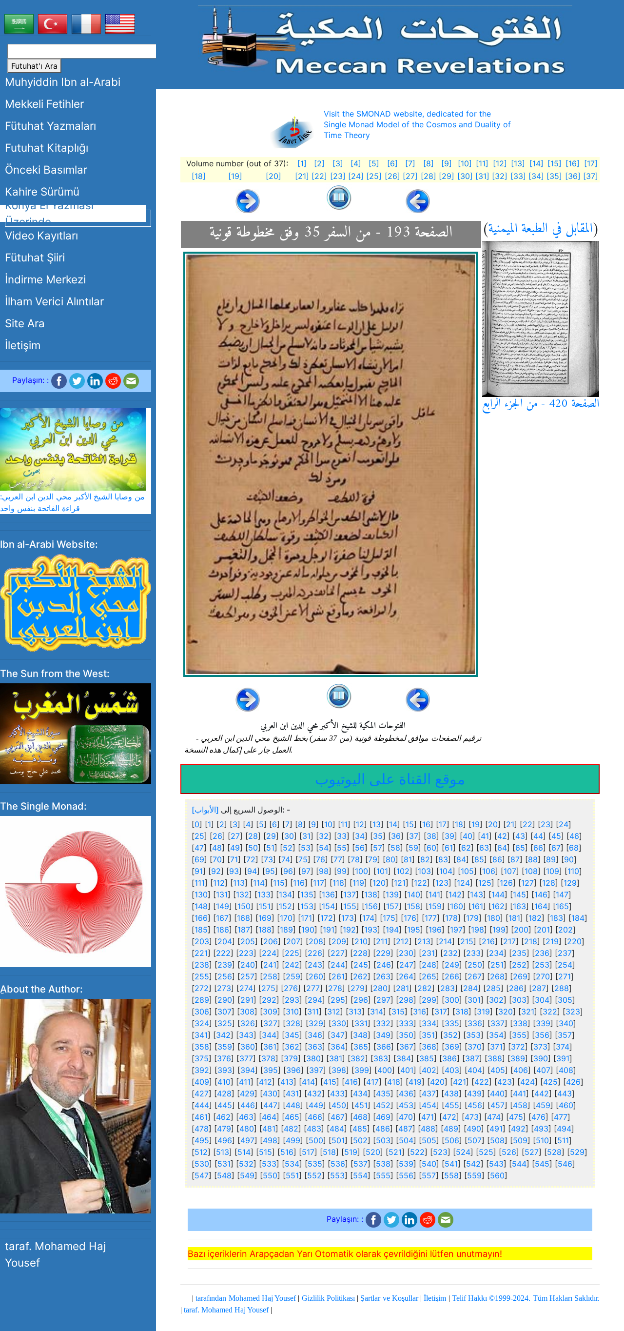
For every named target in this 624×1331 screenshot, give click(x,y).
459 (543, 1105)
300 (452, 1000)
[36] (573, 176)
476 (538, 1117)
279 (358, 988)
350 (406, 1035)
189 (286, 929)
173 (347, 918)
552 (314, 1175)
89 (551, 859)
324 (202, 1023)
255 (202, 976)
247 (406, 965)
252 (519, 965)
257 (247, 976)
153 (306, 906)
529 (577, 1152)
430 (270, 1093)
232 (450, 953)
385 (426, 1058)
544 (519, 1164)
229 (383, 953)
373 (540, 1047)
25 (199, 836)
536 (338, 1164)
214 (445, 941)
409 (202, 1082)
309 (270, 1011)
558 (451, 1175)
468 (360, 1117)
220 (574, 941)
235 (519, 953)
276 (291, 988)
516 (286, 1152)
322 (550, 1011)
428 (224, 1093)
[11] (482, 163)
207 (293, 941)
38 (431, 836)
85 (479, 859)
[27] (410, 176)
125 (484, 883)
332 (383, 1023)
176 (410, 918)
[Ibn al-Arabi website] (75, 613)
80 (390, 859)
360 (247, 1047)
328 (293, 1023)
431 (292, 1093)
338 (520, 1023)
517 (308, 1152)
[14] (536, 163)
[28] (428, 176)
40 (467, 836)
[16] (573, 163)
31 (306, 836)
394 (247, 1070)
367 (406, 1047)
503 (383, 1140)
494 (564, 1128)
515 (265, 1152)
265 (429, 976)
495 (202, 1140)
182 (535, 918)
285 (493, 988)
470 (406, 1117)
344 (269, 1035)
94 (252, 871)
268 (497, 976)
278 (335, 988)
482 (291, 1128)
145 (519, 894)
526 (509, 1152)
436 (406, 1093)
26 (217, 836)
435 (383, 1093)
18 (459, 824)
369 (452, 1047)
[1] (302, 163)
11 (344, 824)
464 (269, 1117)
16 (426, 824)
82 (425, 859)
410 (224, 1082)
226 (315, 953)
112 (219, 883)
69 (199, 859)
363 (315, 1047)
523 (440, 1152)
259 (293, 976)
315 (398, 1011)
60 (431, 848)
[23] (338, 176)
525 (486, 1152)
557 (429, 1175)
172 (326, 918)
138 (370, 894)
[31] (482, 176)
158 (413, 906)
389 (517, 1058)
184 (578, 918)
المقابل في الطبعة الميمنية (540, 229)
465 (292, 1117)
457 (497, 1105)
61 (449, 848)
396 (293, 1070)
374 (562, 1047)
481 (268, 1128)
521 (395, 1152)
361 (269, 1047)
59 (413, 848)
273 (224, 988)
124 (463, 883)
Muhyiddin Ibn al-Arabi (62, 81)
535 (315, 1164)
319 (483, 1011)
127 (527, 883)
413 (286, 1082)
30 (289, 836)
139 (392, 894)
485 (359, 1128)
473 (472, 1117)
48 (217, 848)
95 (270, 871)
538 (383, 1164)
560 (497, 1175)
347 (338, 1035)
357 (565, 1035)
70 (217, 859)
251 (497, 965)
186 (222, 929)
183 (556, 918)
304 (542, 1000)
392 (202, 1070)
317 (440, 1011)
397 (316, 1070)
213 (423, 941)
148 (201, 906)
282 (424, 988)
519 (350, 1152)
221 (201, 953)
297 (383, 1000)
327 (270, 1023)
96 (288, 871)
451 (361, 1105)
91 (199, 871)
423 (504, 1082)
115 (279, 883)
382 (358, 1058)
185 (201, 929)
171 (306, 918)
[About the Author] (75, 1117)
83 (443, 859)
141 (434, 894)
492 (518, 1128)
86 (497, 859)
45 (556, 836)
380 (313, 1058)
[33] (518, 176)
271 (564, 976)
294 (315, 1000)
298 (406, 1000)
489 (451, 1128)
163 (519, 906)
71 (234, 859)
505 (429, 1140)
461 (201, 1117)
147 (562, 894)
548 (224, 1175)
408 (566, 1070)
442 (541, 1093)
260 (316, 976)
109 (552, 871)
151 (265, 906)
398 (339, 1070)
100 (361, 871)
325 (224, 1023)
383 (380, 1058)
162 (498, 906)
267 (475, 976)
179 (472, 918)
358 (202, 1047)
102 (403, 871)
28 (253, 836)
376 (224, 1058)
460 (566, 1105)
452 (383, 1105)
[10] (465, 163)
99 (342, 871)
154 (328, 906)
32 (324, 836)
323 (573, 1011)
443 (564, 1093)
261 (338, 976)
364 (338, 1047)
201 (543, 929)
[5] (374, 163)
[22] (319, 176)
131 (222, 894)
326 (247, 1023)
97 (306, 871)
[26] (392, 176)
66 (538, 848)
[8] (428, 163)
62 (466, 848)
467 (338, 1117)
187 (243, 929)
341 (201, 1035)
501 (338, 1140)
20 (493, 824)
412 (265, 1082)
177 (431, 918)
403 (452, 1070)
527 (532, 1152)
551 (292, 1175)
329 (316, 1023)
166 (201, 918)
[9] (446, 163)
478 (202, 1128)
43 (520, 836)
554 (360, 1175)
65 (520, 848)
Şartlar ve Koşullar (389, 1298)
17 (443, 824)
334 (429, 1023)
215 (466, 941)
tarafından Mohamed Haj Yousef (245, 1298)
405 (497, 1070)
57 (377, 848)
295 (338, 1000)
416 (351, 1082)
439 (474, 1093)
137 (349, 894)
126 (506, 883)
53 (306, 848)
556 (406, 1175)
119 (358, 883)
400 (384, 1070)
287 (539, 988)
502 (360, 1140)
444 (202, 1105)
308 (247, 1011)
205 (247, 941)
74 (285, 859)
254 (565, 965)
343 (246, 1035)
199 (499, 929)
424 (527, 1082)
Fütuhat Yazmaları (50, 125)
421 (459, 1082)
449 (316, 1105)
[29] (446, 176)
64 (502, 848)
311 (313, 1011)
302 (496, 1000)
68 (574, 848)
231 (428, 953)
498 (270, 1140)
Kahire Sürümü (42, 191)
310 (292, 1011)
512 (201, 1152)
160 (456, 906)
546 (565, 1164)
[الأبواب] (205, 809)
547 (202, 1175)
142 (455, 894)
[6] (392, 163)
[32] (499, 176)
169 (265, 918)
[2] (319, 163)
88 (533, 859)
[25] (374, 176)
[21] (302, 176)
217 (509, 941)
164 (540, 906)
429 (247, 1093)
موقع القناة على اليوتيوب (390, 779)
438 (451, 1093)
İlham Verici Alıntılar (54, 301)
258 (270, 976)
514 (244, 1152)
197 (456, 929)
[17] (591, 163)
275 (268, 988)
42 (502, 836)
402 (429, 1070)
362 (292, 1047)
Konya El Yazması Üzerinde (49, 213)
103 (424, 871)
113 (239, 883)
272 (202, 988)
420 (437, 1082)
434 (360, 1093)
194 (392, 929)
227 (338, 953)
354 (496, 1035)
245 (360, 965)
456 (475, 1105)
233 (473, 953)
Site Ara (25, 323)
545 (542, 1164)
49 (235, 848)
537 (360, 1164)
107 (510, 871)
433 (337, 1093)
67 (556, 848)
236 (542, 953)
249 (452, 965)
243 (315, 965)
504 (406, 1140)
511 (563, 1140)
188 (265, 929)
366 (383, 1047)
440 (497, 1093)
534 (292, 1164)
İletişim (22, 345)
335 (452, 1023)
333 (406, 1023)
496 (224, 1140)
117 (318, 883)
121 (400, 883)
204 (224, 941)
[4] (356, 163)
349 (383, 1035)
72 (250, 859)
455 (452, 1105)
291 (247, 1000)
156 (371, 906)
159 (435, 906)
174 (368, 918)
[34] (536, 176)
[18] (199, 176)
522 (417, 1152)
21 (510, 824)
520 (373, 1152)
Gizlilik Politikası (328, 1298)
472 (449, 1117)
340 (566, 1023)
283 (447, 988)
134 (285, 894)
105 (467, 871)
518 (329, 1152)
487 (405, 1128)
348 (360, 1035)
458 (520, 1105)
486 (382, 1128)
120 (379, 883)
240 (247, 965)
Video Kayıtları (41, 235)
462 (223, 1117)
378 (268, 1058)
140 (413, 894)
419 (415, 1082)
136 (328, 894)
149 (222, 906)
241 (269, 965)
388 (495, 1058)
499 (293, 1140)
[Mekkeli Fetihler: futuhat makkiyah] (385, 41)
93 (234, 871)
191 (328, 929)
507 (475, 1140)
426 (573, 1082)
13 (376, 824)
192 (349, 929)
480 (246, 1128)
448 (293, 1105)
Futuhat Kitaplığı (46, 147)
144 (498, 894)
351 (428, 1035)
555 (383, 1175)
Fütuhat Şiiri (35, 257)
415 (329, 1082)
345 (292, 1035)
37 (413, 836)
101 (382, 871)
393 (224, 1070)
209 (339, 941)
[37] (590, 176)
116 (299, 883)
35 (378, 836)
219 (552, 941)
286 (516, 988)
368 (429, 1047)
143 (476, 894)
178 (451, 918)
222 (223, 953)
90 (569, 859)
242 (292, 965)
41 (485, 836)
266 (452, 976)
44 (538, 836)
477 (560, 1117)
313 (355, 1011)
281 (402, 988)
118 (338, 883)
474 (494, 1117)
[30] (465, 176)
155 (349, 906)
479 (224, 1128)
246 (383, 965)
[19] (235, 176)
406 (520, 1070)
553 (337, 1175)
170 (286, 918)
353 (473, 1035)
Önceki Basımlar (46, 169)
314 (376, 1011)
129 (570, 883)
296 (360, 1000)
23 (545, 824)
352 (450, 1035)
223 (246, 953)
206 (270, 941)
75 (303, 859)
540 (429, 1164)
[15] (554, 163)
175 (389, 918)
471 (427, 1117)
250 (475, 965)
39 (449, 836)
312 (333, 1011)
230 (406, 953)
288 (561, 988)
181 (514, 918)
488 (428, 1128)
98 (324, 871)
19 (475, 824)
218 (530, 941)
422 (481, 1082)
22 (527, 824)
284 (470, 988)
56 (360, 848)
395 (270, 1070)
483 (314, 1128)
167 (222, 918)
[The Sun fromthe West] (75, 745)
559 (474, 1175)
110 (573, 871)
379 (291, 1058)
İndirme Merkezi (45, 279)
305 (565, 1000)
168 (243, 918)
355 (519, 1035)
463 (246, 1117)
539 (406, 1164)
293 (292, 1000)
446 (247, 1105)
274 (246, 988)
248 (429, 965)
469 (383, 1117)
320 (505, 1011)
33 (342, 836)
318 (461, 1011)
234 (496, 953)
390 (540, 1058)
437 (429, 1093)
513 (222, 1152)
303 (519, 1000)
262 (360, 976)
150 (244, 906)
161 (477, 906)
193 (370, 929)
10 (328, 824)
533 (269, 1164)
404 (475, 1070)
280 (380, 988)
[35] (554, 176)
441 (519, 1093)
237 (565, 953)
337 (497, 1023)
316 (419, 1011)
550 (270, 1175)
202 (565, 929)
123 (441, 883)
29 (271, 836)
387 (472, 1058)
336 (475, 1023)
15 (410, 824)
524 (463, 1152)
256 (224, 976)
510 (542, 1140)
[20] (273, 176)
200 (521, 929)
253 (542, 965)
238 (202, 965)
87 (515, 859)
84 (461, 859)
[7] (410, 163)
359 (224, 1047)
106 (488, 871)
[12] (500, 163)
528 (554, 1152)
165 (562, 906)
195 (413, 929)
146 (540, 894)
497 (247, 1140)
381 (335, 1058)
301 (474, 1000)
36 (396, 836)
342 (223, 1035)
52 (287, 848)
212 (402, 941)
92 (216, 871)
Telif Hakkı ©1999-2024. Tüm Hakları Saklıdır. (526, 1298)
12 (360, 824)
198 (477, 929)
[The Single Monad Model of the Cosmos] (75, 902)
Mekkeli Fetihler (44, 103)
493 (541, 1128)
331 (361, 1023)
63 (484, 848)
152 (285, 906)
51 (270, 848)
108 (531, 871)
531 (224, 1164)
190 (307, 929)
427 (202, 1093)
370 (475, 1047)
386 (449, 1058)
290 (224, 1000)
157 (392, 906)
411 (245, 1082)
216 (488, 941)
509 (520, 1140)
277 (313, 988)
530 (202, 1164)
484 (337, 1128)
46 (574, 836)
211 (382, 941)
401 (406, 1070)
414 (308, 1082)
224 (269, 953)
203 (202, 941)
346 (315, 1035)
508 (497, 1140)
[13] (518, 163)
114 (259, 883)
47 (199, 848)
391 (562, 1058)
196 (435, 929)
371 (496, 1047)
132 (242, 894)
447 (270, 1105)
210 (361, 941)
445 (224, 1105)
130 (201, 894)
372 (518, 1047)
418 (393, 1082)
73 (268, 859)
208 (316, 941)
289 (202, 1000)
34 (360, 836)
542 (473, 1164)
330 (339, 1023)
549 (247, 1175)
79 (372, 859)
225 (292, 953)
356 (542, 1035)
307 (224, 1011)
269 (520, 976)
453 (406, 1105)
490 (474, 1128)
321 (527, 1011)
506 (452, 1140)
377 (246, 1058)
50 (253, 848)
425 (550, 1082)
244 (338, 965)
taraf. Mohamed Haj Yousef (55, 1266)
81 (408, 859)
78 (355, 859)
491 (496, 1128)
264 (406, 976)
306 (202, 1011)
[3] (337, 163)
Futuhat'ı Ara (34, 66)
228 (360, 953)
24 (563, 824)
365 (360, 1047)
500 (316, 1140)
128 (548, 883)
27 (235, 836)
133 (264, 894)
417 (372, 1082)
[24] (356, 176)
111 (200, 883)
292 (269, 1000)
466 (315, 1117)
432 (314, 1093)
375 (202, 1058)
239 (224, 965)
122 (420, 883)
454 (429, 1105)
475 (516, 1117)
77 (337, 859)
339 (543, 1023)
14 (393, 824)
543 (496, 1164)
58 (395, 848)
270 (543, 976)
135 (306, 894)
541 (451, 1164)
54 (324, 848)
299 (429, 1000)
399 (361, 1070)
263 (383, 976)
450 (339, 1105)
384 (403, 1058)
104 (445, 871)
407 (543, 1070)
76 (320, 859)
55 (342, 848)
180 (493, 918)
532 (246, 1164)
